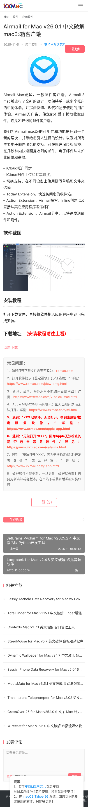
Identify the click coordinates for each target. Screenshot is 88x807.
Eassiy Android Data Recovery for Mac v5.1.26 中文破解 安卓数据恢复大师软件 (46, 599)
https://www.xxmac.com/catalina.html (36, 447)
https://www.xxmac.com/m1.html (53, 410)
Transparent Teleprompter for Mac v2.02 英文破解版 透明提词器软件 (46, 698)
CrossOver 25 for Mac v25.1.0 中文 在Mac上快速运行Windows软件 (46, 712)
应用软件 (31, 44)
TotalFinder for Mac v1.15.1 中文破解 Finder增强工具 (46, 613)
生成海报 (15, 520)
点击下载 (10, 347)
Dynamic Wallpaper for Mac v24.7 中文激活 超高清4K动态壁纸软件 (46, 655)
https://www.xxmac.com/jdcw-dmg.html (37, 383)
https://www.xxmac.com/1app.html (33, 466)
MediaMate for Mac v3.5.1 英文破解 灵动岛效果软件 (46, 683)
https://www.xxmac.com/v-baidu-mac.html (45, 397)
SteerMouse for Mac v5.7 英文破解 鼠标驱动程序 (45, 641)
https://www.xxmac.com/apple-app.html (38, 428)
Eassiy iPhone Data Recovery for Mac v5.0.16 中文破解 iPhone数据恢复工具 (46, 669)
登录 (9, 776)
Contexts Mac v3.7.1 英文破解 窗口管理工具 (41, 627)
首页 (6, 17)
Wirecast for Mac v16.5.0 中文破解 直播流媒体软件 (46, 726)
